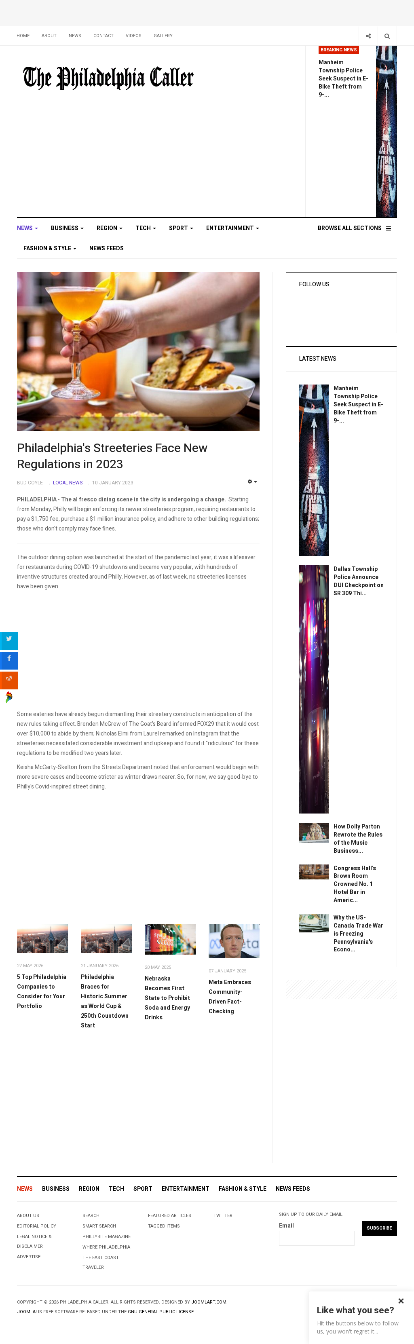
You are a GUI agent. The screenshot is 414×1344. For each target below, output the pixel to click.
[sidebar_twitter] (9, 641)
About (49, 35)
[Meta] (234, 941)
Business (65, 228)
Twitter (222, 1215)
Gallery (163, 35)
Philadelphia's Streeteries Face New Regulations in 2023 (112, 456)
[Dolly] (314, 832)
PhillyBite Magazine (106, 1236)
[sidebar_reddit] (9, 680)
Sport (179, 228)
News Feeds (106, 248)
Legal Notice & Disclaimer (34, 1241)
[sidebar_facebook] (9, 661)
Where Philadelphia (106, 1247)
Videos (134, 35)
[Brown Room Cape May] (314, 871)
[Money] (314, 922)
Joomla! (27, 1311)
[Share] (368, 35)
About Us (28, 1215)
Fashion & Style (47, 248)
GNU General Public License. (161, 1311)
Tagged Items (164, 1226)
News (75, 35)
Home (23, 35)
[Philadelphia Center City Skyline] (42, 938)
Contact (103, 35)
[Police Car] (314, 689)
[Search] (387, 35)
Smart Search (99, 1226)
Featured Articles (169, 1215)
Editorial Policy (36, 1226)
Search (90, 1215)
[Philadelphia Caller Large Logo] (109, 79)
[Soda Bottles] (170, 939)
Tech (143, 228)
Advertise (28, 1256)
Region (107, 228)
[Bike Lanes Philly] (386, 131)
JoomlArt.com (208, 1302)
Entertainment (230, 228)
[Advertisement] (138, 653)
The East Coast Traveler (100, 1262)
